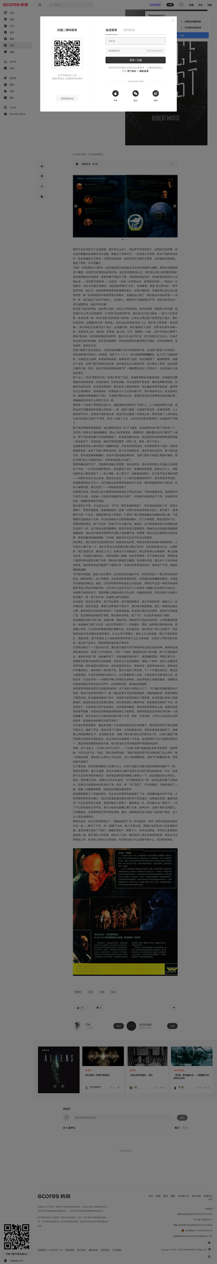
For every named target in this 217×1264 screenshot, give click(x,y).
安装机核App (67, 98)
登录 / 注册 (135, 60)
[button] (172, 20)
